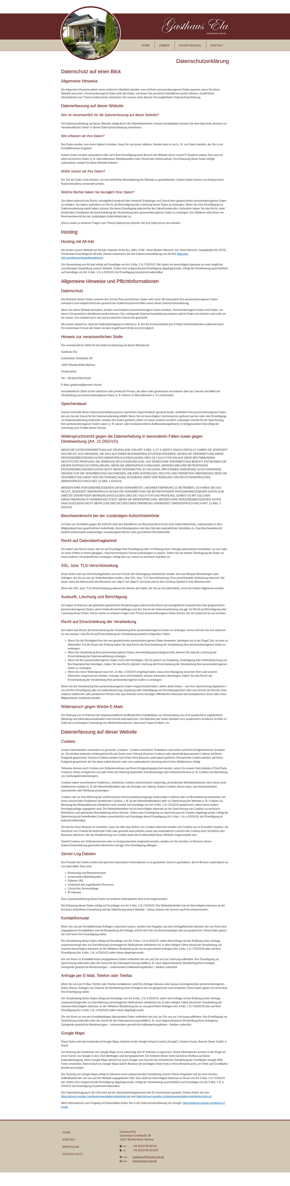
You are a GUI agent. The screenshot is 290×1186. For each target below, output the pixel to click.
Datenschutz (72, 1154)
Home (146, 45)
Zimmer (164, 45)
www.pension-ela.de (145, 1161)
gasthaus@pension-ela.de (148, 1157)
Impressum (70, 1146)
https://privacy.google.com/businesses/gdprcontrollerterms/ (95, 1096)
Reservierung (190, 45)
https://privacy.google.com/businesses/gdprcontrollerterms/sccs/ (174, 1096)
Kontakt (216, 45)
